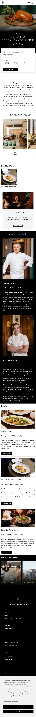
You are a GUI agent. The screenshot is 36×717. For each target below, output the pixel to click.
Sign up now (18, 225)
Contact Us (24, 45)
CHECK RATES (11, 69)
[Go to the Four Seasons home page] (3, 2)
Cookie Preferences (18, 707)
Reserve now (7, 552)
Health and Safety (11, 622)
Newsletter (9, 666)
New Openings (9, 659)
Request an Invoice (11, 639)
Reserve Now (7, 453)
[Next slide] (22, 160)
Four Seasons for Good (13, 618)
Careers (8, 625)
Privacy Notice (7, 701)
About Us (8, 615)
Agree (18, 711)
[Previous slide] (14, 160)
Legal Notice (15, 701)
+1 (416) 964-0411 (13, 45)
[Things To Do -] (11, 573)
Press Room (9, 656)
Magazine (8, 662)
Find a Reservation (11, 642)
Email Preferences (11, 645)
